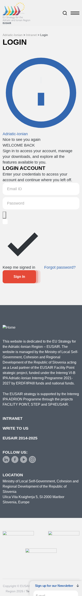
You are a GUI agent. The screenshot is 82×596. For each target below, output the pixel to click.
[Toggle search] (65, 13)
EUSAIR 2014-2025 (20, 438)
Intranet (13, 418)
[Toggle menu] (75, 13)
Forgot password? (60, 267)
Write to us (15, 428)
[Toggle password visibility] (4, 215)
